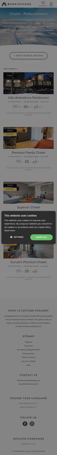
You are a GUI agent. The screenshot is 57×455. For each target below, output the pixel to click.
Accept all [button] (41, 237)
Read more (9, 230)
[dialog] (28, 227)
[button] (16, 237)
